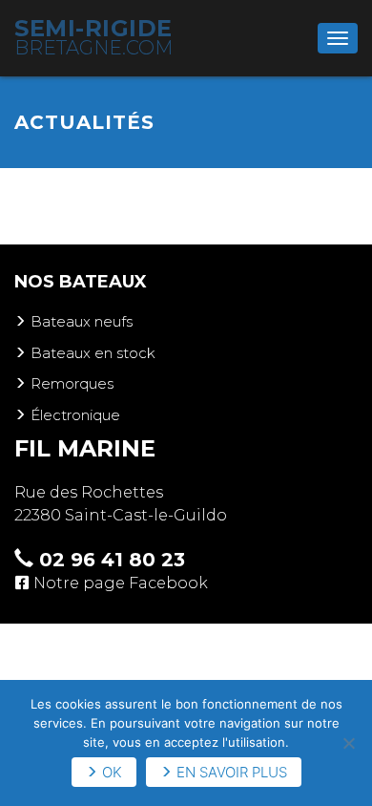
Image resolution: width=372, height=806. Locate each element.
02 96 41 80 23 (109, 559)
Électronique (75, 415)
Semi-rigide (93, 36)
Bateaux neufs (82, 321)
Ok (112, 772)
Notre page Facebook (120, 583)
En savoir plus (231, 772)
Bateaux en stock (93, 353)
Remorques (72, 383)
